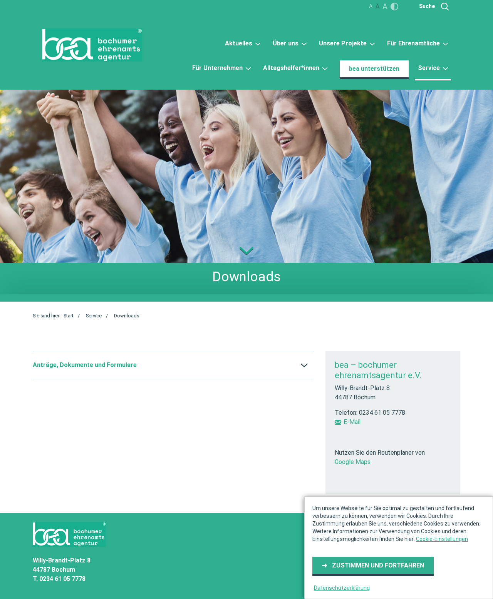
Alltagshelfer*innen (292, 68)
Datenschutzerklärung (342, 588)
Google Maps (353, 462)
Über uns (286, 43)
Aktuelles (239, 43)
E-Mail (352, 421)
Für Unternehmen (218, 68)
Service (429, 68)
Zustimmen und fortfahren (378, 565)
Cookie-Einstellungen (442, 539)
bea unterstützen (374, 68)
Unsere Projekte (343, 43)
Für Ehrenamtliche (414, 43)
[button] (173, 365)
